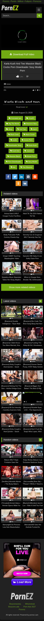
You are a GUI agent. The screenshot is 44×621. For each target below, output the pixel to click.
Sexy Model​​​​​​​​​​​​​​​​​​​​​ (32, 162)
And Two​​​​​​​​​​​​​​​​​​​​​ (22, 129)
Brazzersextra (15, 604)
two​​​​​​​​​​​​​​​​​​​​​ (14, 167)
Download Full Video (23, 54)
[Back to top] (36, 614)
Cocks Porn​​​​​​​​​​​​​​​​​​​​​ (28, 140)
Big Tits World (14, 124)
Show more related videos (22, 287)
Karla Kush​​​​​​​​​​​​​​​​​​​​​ (33, 145)
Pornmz (6, 1)
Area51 (31, 118)
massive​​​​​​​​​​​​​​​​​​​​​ (30, 151)
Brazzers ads (13, 607)
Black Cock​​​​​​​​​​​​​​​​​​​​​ (14, 134)
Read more (21, 107)
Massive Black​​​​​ (14, 156)
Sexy (10, 129)
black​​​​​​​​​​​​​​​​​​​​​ (35, 129)
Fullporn (28, 1)
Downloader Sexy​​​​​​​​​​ (14, 145)
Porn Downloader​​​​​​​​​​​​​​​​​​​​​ (14, 162)
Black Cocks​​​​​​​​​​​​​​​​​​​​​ (30, 134)
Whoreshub (30, 604)
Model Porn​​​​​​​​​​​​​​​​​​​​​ (31, 156)
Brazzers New (31, 124)
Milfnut (20, 1)
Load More (24, 582)
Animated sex (16, 118)
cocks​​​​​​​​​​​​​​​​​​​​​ (15, 140)
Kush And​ (15, 151)
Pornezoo (37, 1)
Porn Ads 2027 (29, 607)
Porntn (13, 1)
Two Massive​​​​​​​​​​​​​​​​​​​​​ (27, 167)
